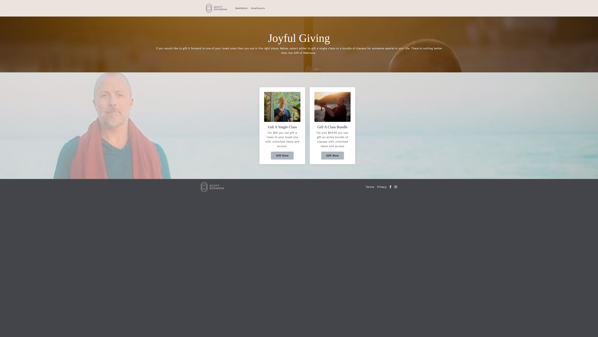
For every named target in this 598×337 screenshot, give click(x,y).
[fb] (390, 186)
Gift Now (282, 155)
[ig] (395, 186)
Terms (370, 186)
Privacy (382, 186)
